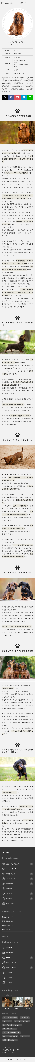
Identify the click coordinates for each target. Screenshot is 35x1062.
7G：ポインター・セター (11, 1032)
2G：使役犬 (25, 1017)
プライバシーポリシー (10, 1053)
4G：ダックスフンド (20, 73)
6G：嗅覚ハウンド (9, 1029)
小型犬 (16, 70)
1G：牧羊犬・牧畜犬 (10, 1017)
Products (10, 858)
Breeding (10, 990)
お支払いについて (7, 917)
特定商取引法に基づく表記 (11, 1050)
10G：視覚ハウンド (9, 1040)
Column (10, 941)
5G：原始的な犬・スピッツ (12, 1025)
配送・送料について (8, 921)
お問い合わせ (6, 929)
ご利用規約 (6, 1047)
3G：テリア (7, 1021)
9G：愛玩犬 (25, 1036)
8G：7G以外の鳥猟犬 (10, 1036)
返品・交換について (8, 925)
